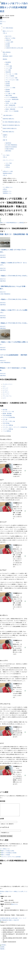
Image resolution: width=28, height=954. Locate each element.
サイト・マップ (22, 918)
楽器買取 (7, 89)
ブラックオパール (7, 396)
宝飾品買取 (8, 72)
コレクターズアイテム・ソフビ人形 (14, 107)
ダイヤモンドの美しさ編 (9, 421)
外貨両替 (7, 85)
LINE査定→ (4, 945)
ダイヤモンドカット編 (8, 411)
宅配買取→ (2, 948)
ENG (1, 19)
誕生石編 (5, 409)
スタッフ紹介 (8, 163)
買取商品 (5, 59)
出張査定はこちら (7, 191)
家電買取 (7, 91)
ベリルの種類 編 (7, 431)
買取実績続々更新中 (8, 56)
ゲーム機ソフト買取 (10, 93)
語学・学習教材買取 (10, 105)
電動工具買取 (8, 95)
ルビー (4, 386)
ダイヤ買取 (8, 70)
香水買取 (7, 101)
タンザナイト (6, 392)
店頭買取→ (2, 946)
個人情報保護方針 (4, 920)
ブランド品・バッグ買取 (11, 74)
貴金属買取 (8, 62)
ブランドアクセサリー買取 (11, 79)
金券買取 (7, 83)
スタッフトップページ (8, 160)
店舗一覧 (5, 140)
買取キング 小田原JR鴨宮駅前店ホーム (9, 222)
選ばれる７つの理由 (10, 38)
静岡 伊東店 (5, 131)
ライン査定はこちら (8, 187)
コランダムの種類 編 (8, 425)
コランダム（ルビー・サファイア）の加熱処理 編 (15, 427)
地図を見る (11, 118)
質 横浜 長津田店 (7, 128)
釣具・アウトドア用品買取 (11, 111)
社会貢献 (7, 46)
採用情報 (7, 165)
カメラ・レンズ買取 (10, 87)
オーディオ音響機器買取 (11, 97)
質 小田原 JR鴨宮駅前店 (8, 122)
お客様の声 (8, 40)
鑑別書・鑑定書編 (7, 413)
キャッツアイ (6, 394)
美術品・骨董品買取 (10, 109)
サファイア (5, 388)
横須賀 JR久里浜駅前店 (8, 125)
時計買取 (7, 81)
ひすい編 (5, 419)
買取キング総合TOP (14, 920)
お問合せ (7, 167)
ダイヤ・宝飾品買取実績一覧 (17, 234)
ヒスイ (4, 398)
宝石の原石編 (6, 423)
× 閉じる (5, 33)
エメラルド (5, 390)
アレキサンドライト (8, 384)
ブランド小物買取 (9, 75)
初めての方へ (8, 36)
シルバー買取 (8, 68)
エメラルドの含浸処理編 (9, 417)
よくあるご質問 (9, 42)
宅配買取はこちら (7, 193)
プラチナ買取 (8, 66)
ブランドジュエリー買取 (11, 77)
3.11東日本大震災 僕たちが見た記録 (14, 48)
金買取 (7, 64)
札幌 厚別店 (5, 118)
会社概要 (7, 44)
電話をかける (14, 904)
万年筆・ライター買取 (10, 103)
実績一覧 (3, 234)
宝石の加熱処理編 (7, 415)
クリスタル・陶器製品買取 (11, 99)
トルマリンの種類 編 (8, 429)
